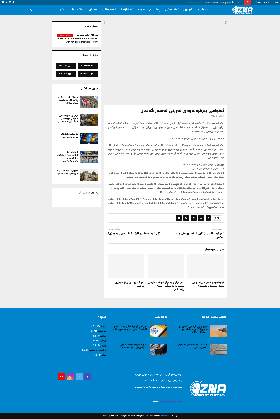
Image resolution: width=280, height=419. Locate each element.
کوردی (266, 2)
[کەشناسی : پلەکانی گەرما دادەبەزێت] (89, 138)
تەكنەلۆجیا (127, 9)
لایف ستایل (109, 9)
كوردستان (101, 331)
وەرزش (93, 9)
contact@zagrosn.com (171, 402)
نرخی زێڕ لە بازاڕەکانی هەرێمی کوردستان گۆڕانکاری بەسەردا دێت (67, 118)
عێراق (103, 355)
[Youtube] (61, 376)
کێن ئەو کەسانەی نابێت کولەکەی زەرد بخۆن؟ (134, 233)
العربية (258, 2)
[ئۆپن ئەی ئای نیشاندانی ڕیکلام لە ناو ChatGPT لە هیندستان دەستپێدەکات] (158, 331)
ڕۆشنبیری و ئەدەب (149, 9)
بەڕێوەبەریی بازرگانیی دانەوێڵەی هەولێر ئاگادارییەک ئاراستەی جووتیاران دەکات (193, 329)
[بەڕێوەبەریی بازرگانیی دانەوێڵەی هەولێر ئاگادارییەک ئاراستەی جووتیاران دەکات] (219, 331)
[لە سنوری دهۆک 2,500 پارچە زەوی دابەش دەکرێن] (219, 349)
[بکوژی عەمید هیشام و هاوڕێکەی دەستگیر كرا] (89, 175)
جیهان (103, 340)
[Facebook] (87, 376)
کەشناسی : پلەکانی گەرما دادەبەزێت (221, 2)
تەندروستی (172, 9)
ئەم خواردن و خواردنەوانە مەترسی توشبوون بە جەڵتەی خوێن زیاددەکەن (166, 286)
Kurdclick (165, 416)
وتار (62, 9)
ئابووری (187, 9)
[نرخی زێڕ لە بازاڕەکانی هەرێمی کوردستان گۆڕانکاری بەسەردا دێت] (89, 120)
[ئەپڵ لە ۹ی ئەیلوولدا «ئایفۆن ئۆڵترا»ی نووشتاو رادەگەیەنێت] (158, 349)
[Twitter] (79, 376)
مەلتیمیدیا (78, 9)
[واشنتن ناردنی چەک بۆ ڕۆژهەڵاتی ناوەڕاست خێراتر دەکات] (89, 102)
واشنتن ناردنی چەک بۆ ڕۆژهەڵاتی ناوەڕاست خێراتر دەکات (68, 100)
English (275, 2)
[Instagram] (70, 376)
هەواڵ (204, 9)
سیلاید (103, 336)
